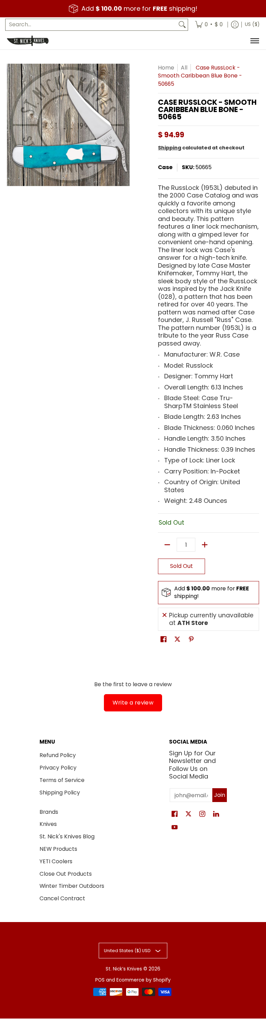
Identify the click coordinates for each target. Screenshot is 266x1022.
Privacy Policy (58, 768)
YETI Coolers (55, 861)
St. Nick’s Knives (124, 969)
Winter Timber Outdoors (71, 886)
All (184, 68)
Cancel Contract (62, 898)
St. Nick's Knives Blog (67, 836)
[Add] (204, 544)
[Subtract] (167, 544)
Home (166, 68)
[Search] (182, 24)
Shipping (169, 147)
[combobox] (91, 24)
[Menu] (254, 40)
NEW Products (58, 849)
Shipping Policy (59, 793)
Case (165, 167)
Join (219, 795)
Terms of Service (62, 780)
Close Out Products (65, 874)
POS (100, 980)
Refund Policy (57, 755)
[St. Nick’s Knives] (27, 40)
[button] (163, 639)
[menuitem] (209, 24)
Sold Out (181, 566)
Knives (48, 824)
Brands (48, 812)
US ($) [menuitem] (252, 24)
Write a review (133, 703)
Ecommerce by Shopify (143, 980)
